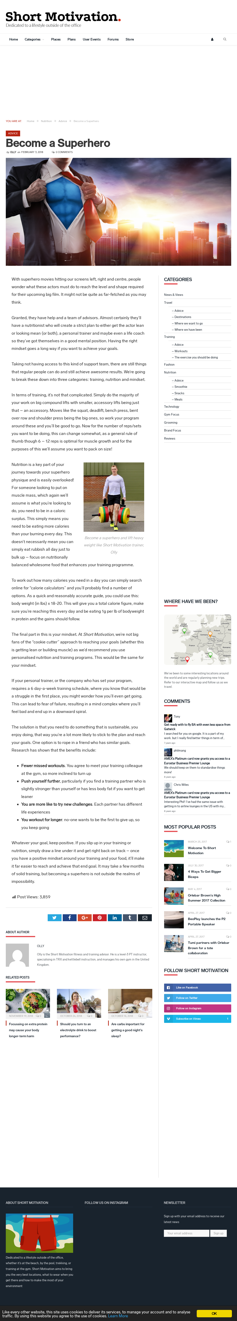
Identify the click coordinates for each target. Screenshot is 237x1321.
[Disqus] (79, 1104)
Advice (13, 133)
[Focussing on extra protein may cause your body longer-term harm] (28, 1003)
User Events (92, 39)
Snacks (179, 393)
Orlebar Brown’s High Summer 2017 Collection (206, 898)
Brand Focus (172, 430)
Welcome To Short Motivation (202, 850)
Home (13, 39)
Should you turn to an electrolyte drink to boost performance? (78, 1030)
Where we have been (188, 329)
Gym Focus (171, 414)
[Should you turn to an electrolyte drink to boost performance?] (79, 1003)
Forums (113, 39)
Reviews (169, 438)
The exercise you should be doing (196, 357)
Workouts (181, 351)
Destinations (183, 317)
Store (130, 39)
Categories (33, 39)
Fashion (169, 364)
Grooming (170, 422)
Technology (171, 406)
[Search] (224, 39)
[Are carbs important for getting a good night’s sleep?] (130, 1003)
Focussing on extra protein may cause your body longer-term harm (28, 1030)
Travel (168, 302)
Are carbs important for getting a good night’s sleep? (127, 1030)
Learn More (118, 1316)
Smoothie (181, 386)
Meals (178, 399)
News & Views (173, 295)
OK (214, 1313)
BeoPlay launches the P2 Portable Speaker (206, 921)
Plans (72, 39)
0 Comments (64, 152)
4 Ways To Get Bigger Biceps (204, 874)
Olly (13, 152)
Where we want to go (189, 323)
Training (169, 337)
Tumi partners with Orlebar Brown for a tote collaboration (208, 948)
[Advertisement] (118, 80)
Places (56, 39)
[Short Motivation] (64, 15)
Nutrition (170, 372)
